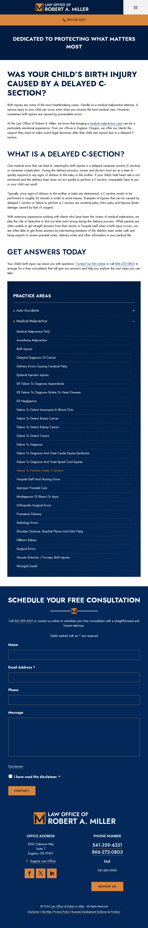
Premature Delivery (29, 514)
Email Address (21, 667)
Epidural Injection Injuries (33, 375)
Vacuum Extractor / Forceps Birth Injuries (43, 557)
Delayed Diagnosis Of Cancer (36, 357)
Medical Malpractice (31, 321)
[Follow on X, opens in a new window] (40, 873)
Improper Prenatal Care (32, 488)
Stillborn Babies (27, 540)
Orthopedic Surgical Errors (34, 505)
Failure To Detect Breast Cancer (38, 418)
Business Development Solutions (89, 912)
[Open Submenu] (134, 310)
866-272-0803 (125, 264)
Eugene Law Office (43, 861)
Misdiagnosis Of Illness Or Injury (38, 496)
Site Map (46, 912)
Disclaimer (15, 766)
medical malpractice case (106, 123)
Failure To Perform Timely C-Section (40, 470)
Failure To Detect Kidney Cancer (38, 427)
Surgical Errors (26, 549)
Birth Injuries (24, 349)
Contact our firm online (90, 264)
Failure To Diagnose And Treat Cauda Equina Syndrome (53, 453)
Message (15, 712)
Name (13, 644)
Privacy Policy (61, 912)
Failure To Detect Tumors (33, 436)
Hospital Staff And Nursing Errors (38, 479)
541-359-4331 (76, 20)
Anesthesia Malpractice (32, 340)
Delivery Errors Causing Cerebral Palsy (42, 366)
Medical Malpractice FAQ (33, 331)
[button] (136, 7)
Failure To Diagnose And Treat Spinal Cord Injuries (50, 462)
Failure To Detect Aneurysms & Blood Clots (45, 410)
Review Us (107, 886)
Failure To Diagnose (30, 444)
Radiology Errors (27, 523)
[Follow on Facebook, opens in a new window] (29, 873)
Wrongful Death (27, 566)
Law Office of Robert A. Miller (67, 906)
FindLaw (115, 912)
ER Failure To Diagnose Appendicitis (40, 384)
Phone (13, 689)
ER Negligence (27, 401)
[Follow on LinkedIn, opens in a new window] (52, 873)
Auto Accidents (27, 310)
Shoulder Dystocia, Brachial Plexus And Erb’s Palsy (50, 531)
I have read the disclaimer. (37, 777)
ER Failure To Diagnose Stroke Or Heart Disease (49, 392)
